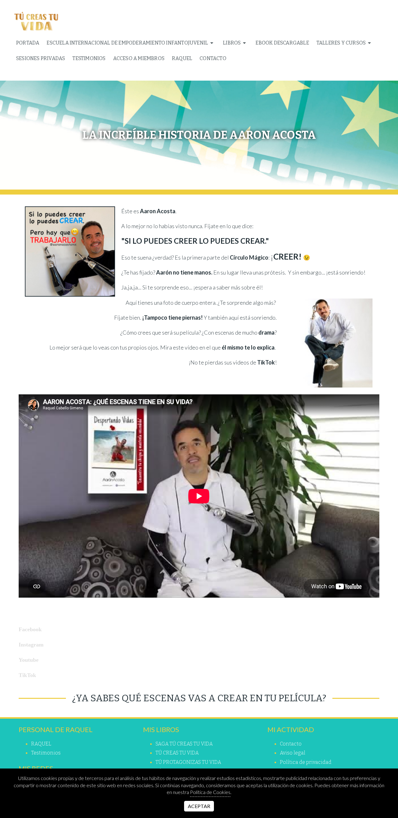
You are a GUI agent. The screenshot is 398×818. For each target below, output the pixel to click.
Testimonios (88, 58)
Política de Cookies (210, 792)
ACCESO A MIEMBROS (138, 58)
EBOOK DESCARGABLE (282, 43)
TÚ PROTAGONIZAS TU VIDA (188, 762)
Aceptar (199, 806)
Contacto (213, 58)
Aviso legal (292, 753)
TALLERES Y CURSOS (341, 43)
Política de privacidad (305, 762)
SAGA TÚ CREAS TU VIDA (184, 744)
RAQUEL (182, 58)
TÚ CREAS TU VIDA (177, 753)
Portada (27, 43)
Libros (232, 43)
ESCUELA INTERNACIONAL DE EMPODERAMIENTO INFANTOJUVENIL (127, 43)
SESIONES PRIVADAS (40, 58)
